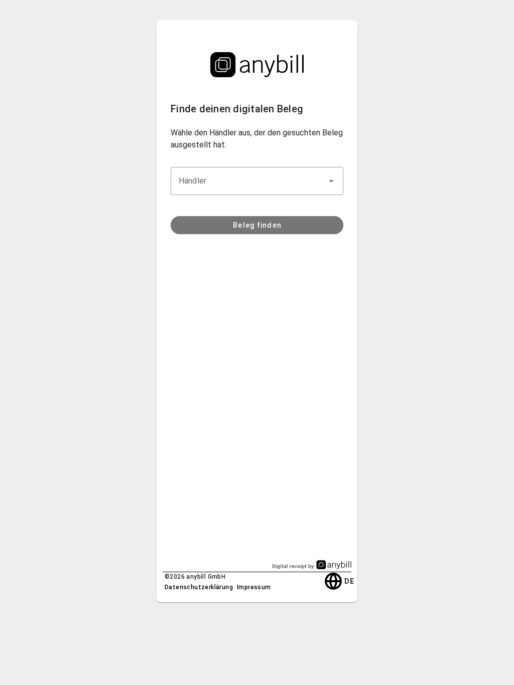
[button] (331, 181)
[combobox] (257, 181)
